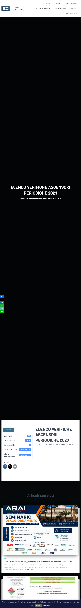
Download (8, 429)
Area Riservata (71, 13)
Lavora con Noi (60, 8)
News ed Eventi (71, 3)
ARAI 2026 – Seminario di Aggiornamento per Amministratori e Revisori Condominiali (38, 561)
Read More (46, 605)
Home (48, 3)
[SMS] (2, 311)
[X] (2, 299)
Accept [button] (38, 605)
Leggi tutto (29, 569)
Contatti (74, 8)
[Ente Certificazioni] (12, 8)
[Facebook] (2, 296)
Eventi (6, 558)
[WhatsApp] (2, 305)
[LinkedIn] (2, 302)
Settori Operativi (42, 8)
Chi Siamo (58, 3)
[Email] (2, 308)
